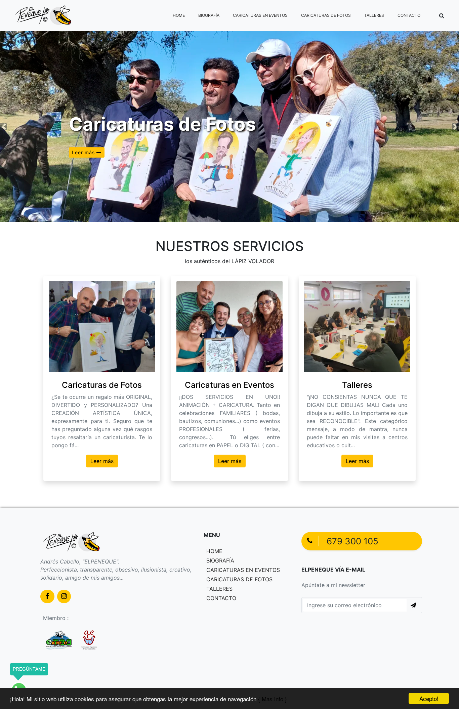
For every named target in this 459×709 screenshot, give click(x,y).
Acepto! (429, 698)
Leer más (102, 461)
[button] (442, 15)
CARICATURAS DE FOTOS (326, 15)
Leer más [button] (84, 152)
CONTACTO (409, 15)
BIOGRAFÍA (208, 15)
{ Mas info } (272, 699)
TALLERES (374, 15)
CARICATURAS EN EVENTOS (260, 15)
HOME (179, 15)
